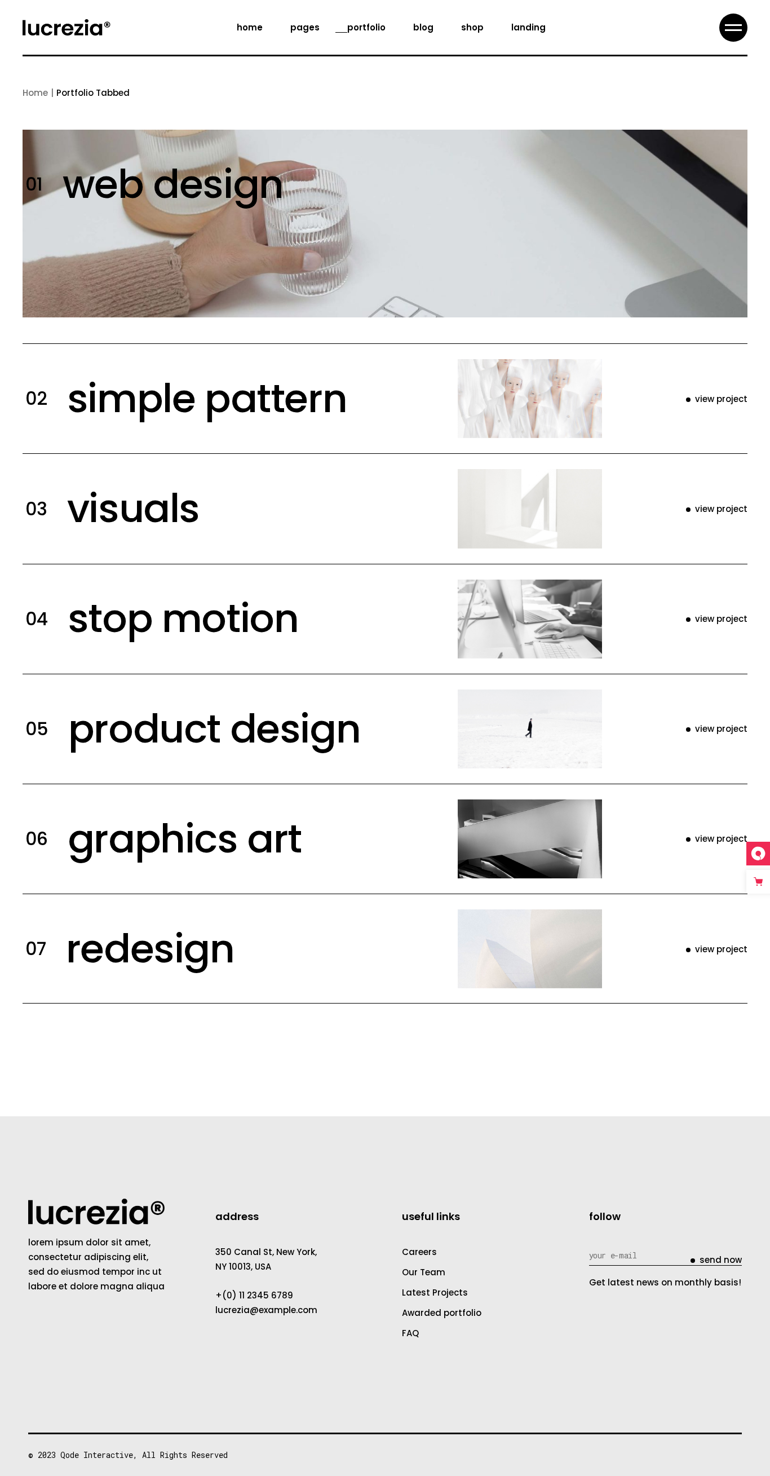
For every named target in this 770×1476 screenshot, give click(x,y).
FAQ (410, 1333)
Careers (419, 1252)
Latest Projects (435, 1292)
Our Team (423, 1272)
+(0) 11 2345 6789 (254, 1295)
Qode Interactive (96, 1455)
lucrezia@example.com (266, 1310)
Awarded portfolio (441, 1313)
